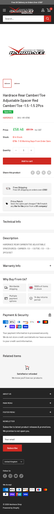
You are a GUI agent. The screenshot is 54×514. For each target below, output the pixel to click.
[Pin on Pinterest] (38, 172)
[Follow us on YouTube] (16, 476)
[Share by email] (49, 172)
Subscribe (12, 448)
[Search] (47, 18)
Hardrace (8, 117)
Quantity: (7, 150)
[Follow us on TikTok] (21, 476)
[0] (49, 10)
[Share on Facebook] (33, 172)
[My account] (42, 10)
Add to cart (27, 161)
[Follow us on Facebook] (5, 476)
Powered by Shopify (11, 508)
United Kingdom (10, 461)
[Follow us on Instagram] (10, 476)
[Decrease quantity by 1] (16, 150)
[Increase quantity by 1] (31, 150)
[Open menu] (4, 10)
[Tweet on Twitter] (44, 172)
